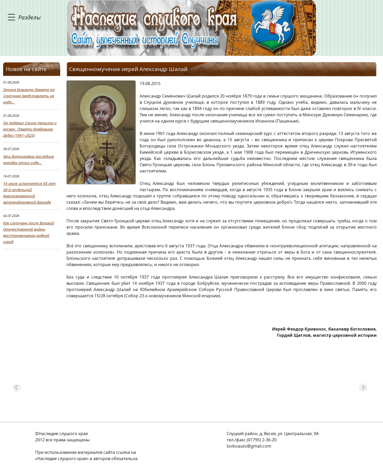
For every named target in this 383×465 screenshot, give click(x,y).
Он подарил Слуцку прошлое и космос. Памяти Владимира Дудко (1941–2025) (30, 129)
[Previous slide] (17, 387)
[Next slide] (363, 387)
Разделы (29, 17)
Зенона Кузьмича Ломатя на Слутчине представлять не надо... (28, 96)
